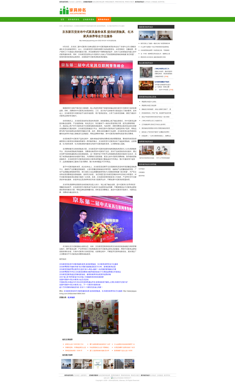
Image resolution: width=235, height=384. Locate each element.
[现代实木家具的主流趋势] (146, 155)
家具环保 (161, 2)
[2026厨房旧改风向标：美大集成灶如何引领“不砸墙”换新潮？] (147, 40)
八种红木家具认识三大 (162, 68)
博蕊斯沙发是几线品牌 (149, 105)
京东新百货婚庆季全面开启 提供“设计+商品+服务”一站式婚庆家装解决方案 (87, 269)
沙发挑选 (154, 2)
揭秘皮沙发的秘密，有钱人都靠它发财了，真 (156, 109)
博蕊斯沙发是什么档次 (149, 101)
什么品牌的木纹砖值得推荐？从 (124, 344)
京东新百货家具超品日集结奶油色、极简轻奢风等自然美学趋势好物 (85, 274)
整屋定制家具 (109, 2)
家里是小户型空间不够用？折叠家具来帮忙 (156, 132)
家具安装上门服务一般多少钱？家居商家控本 (155, 43)
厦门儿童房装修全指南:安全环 (99, 350)
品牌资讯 (79, 2)
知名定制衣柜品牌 (98, 2)
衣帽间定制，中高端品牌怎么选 (75, 347)
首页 (62, 19)
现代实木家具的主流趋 (146, 158)
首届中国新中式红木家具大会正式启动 (73, 279)
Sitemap (122, 380)
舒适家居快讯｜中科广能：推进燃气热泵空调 (156, 113)
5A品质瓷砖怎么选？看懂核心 (99, 347)
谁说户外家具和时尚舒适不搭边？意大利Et (155, 117)
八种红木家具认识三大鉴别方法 (152, 120)
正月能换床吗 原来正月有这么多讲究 (153, 124)
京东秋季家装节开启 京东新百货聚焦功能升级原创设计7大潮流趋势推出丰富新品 (90, 271)
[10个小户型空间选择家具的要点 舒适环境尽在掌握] (162, 155)
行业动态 (72, 2)
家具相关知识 (103, 19)
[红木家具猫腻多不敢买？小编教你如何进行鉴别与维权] (146, 90)
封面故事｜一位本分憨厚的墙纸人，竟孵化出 (156, 136)
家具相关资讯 (73, 19)
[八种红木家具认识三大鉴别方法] (146, 77)
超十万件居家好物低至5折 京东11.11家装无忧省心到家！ (81, 287)
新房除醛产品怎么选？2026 (123, 350)
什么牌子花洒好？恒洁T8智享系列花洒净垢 (155, 47)
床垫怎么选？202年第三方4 (74, 344)
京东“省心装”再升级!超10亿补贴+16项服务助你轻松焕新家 (81, 277)
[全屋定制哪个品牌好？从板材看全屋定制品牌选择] (164, 40)
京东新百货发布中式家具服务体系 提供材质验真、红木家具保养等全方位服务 (88, 264)
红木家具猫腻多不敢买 (162, 82)
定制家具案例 (88, 19)
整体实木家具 (129, 2)
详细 (166, 76)
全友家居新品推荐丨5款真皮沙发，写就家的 (155, 50)
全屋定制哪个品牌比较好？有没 (124, 347)
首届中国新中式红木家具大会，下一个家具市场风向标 (79, 284)
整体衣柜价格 (119, 2)
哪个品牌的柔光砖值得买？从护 (100, 344)
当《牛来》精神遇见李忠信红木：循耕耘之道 (155, 53)
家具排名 (113, 40)
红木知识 (147, 2)
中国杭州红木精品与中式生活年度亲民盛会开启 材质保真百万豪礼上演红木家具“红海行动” (93, 282)
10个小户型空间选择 (163, 158)
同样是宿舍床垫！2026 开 (73, 350)
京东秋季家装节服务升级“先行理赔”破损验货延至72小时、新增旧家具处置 (87, 266)
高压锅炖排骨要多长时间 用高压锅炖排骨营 (156, 128)
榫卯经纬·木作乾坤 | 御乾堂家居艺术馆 (153, 57)
